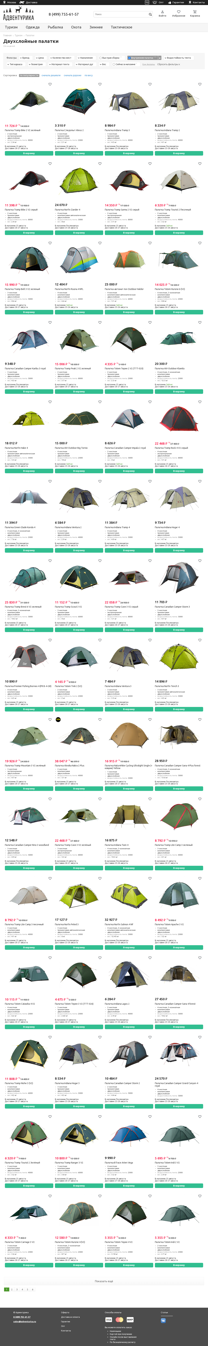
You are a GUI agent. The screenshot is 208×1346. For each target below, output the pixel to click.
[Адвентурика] (25, 14)
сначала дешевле (51, 75)
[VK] (147, 2)
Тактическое (121, 27)
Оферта (65, 1312)
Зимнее (96, 27)
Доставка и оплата (70, 1317)
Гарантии (65, 1321)
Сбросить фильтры (168, 64)
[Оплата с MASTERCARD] (119, 1323)
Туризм (11, 27)
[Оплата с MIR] (130, 1323)
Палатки (30, 35)
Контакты (66, 1330)
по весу (89, 75)
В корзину (29, 153)
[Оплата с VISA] (109, 1323)
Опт (63, 1326)
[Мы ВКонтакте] (163, 1322)
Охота (76, 27)
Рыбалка (55, 27)
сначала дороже (72, 75)
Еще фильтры (149, 64)
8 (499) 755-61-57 (64, 14)
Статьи (164, 1312)
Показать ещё (104, 1281)
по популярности (29, 75)
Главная (7, 35)
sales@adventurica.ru (24, 1321)
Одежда (33, 27)
